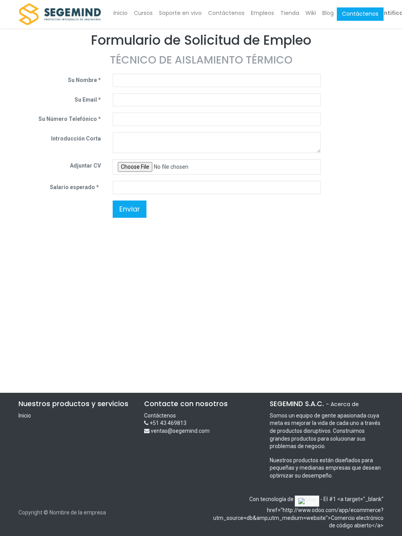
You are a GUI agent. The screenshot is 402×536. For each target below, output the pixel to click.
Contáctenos (360, 14)
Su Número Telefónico (67, 119)
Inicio (24, 415)
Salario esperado (73, 187)
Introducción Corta (76, 138)
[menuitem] (120, 13)
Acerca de (345, 404)
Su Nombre (82, 80)
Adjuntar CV (85, 165)
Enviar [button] (129, 209)
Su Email (86, 100)
